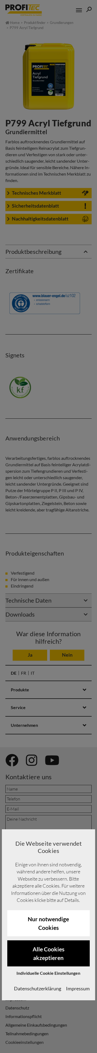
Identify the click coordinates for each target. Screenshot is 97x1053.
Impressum (78, 988)
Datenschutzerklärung (37, 988)
